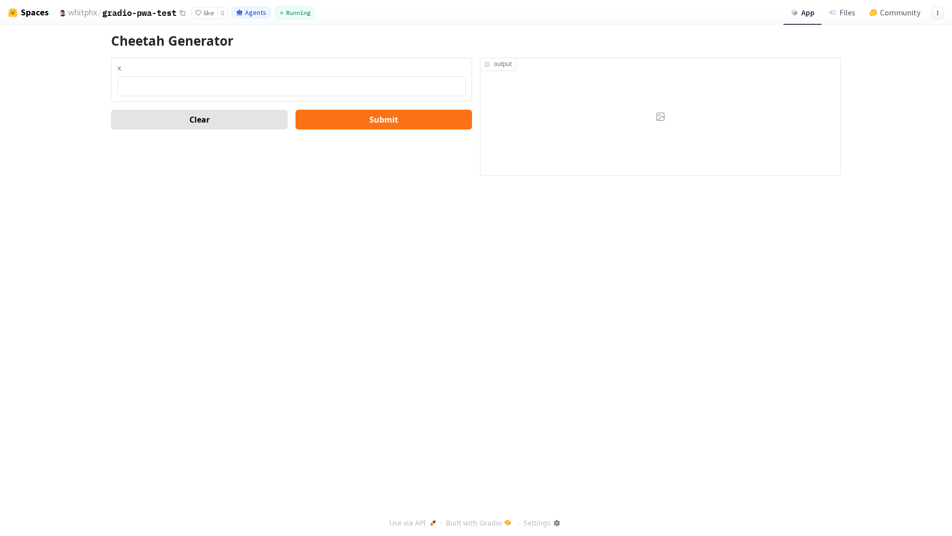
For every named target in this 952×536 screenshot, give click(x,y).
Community (900, 12)
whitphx (82, 12)
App (808, 12)
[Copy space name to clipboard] (182, 13)
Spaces (35, 12)
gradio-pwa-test (139, 12)
